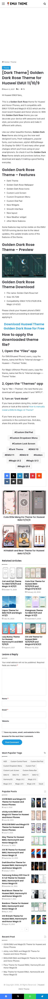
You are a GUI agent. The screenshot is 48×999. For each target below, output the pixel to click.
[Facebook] (7, 475)
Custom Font (30, 766)
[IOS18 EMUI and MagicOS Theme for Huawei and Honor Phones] (38, 803)
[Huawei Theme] (17, 3)
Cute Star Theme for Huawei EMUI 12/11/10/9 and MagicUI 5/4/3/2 (35, 585)
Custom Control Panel (19, 761)
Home (6, 62)
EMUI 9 (24, 455)
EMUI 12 (35, 775)
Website (5, 721)
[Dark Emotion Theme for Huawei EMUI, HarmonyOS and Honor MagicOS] (38, 866)
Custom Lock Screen (24, 443)
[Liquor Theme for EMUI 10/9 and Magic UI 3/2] (12, 602)
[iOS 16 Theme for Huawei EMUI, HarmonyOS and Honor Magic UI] (38, 853)
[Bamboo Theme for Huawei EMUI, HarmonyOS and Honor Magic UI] (38, 907)
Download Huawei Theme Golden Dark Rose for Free (24, 326)
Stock (41, 784)
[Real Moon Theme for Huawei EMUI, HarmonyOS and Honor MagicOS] (38, 894)
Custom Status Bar (30, 770)
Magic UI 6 (31, 784)
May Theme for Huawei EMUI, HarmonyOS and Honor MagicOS (13, 840)
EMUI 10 (34, 449)
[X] (13, 475)
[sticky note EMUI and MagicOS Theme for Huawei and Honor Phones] (38, 815)
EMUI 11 (10, 455)
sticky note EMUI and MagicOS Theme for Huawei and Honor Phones (15, 814)
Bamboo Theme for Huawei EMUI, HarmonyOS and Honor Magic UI (15, 906)
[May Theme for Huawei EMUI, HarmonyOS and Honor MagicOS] (38, 841)
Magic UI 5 (19, 784)
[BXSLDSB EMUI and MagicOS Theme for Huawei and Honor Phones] (38, 828)
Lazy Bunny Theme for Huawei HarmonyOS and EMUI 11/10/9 (12, 640)
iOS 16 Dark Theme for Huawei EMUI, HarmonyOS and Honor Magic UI (14, 919)
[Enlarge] (42, 257)
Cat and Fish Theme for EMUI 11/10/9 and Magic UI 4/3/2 (11, 584)
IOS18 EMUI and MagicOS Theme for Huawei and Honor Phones (14, 802)
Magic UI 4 (24, 466)
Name (5, 699)
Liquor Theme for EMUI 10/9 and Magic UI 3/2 (12, 613)
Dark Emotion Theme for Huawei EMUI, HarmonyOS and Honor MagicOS (14, 865)
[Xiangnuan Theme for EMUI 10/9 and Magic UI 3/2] (35, 602)
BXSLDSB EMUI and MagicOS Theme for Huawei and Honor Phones (15, 827)
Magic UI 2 (15, 460)
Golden (39, 455)
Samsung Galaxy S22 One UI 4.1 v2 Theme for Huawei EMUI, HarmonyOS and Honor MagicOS (15, 879)
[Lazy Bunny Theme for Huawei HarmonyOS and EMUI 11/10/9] (12, 628)
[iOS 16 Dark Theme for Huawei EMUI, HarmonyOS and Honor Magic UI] (38, 920)
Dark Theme (16, 449)
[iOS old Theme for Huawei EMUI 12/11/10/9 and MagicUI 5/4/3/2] (35, 628)
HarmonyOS (8, 779)
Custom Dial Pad (24, 432)
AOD (5, 761)
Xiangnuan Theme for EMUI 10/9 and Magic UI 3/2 (34, 613)
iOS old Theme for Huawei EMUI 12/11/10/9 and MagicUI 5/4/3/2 (33, 640)
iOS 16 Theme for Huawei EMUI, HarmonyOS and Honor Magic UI (14, 852)
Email (5, 710)
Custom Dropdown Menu (24, 438)
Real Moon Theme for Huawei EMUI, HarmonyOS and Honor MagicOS (14, 893)
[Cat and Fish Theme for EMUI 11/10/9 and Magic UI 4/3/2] (12, 573)
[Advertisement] (24, 35)
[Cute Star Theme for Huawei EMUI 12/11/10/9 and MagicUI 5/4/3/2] (35, 573)
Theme (13, 62)
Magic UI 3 (33, 460)
